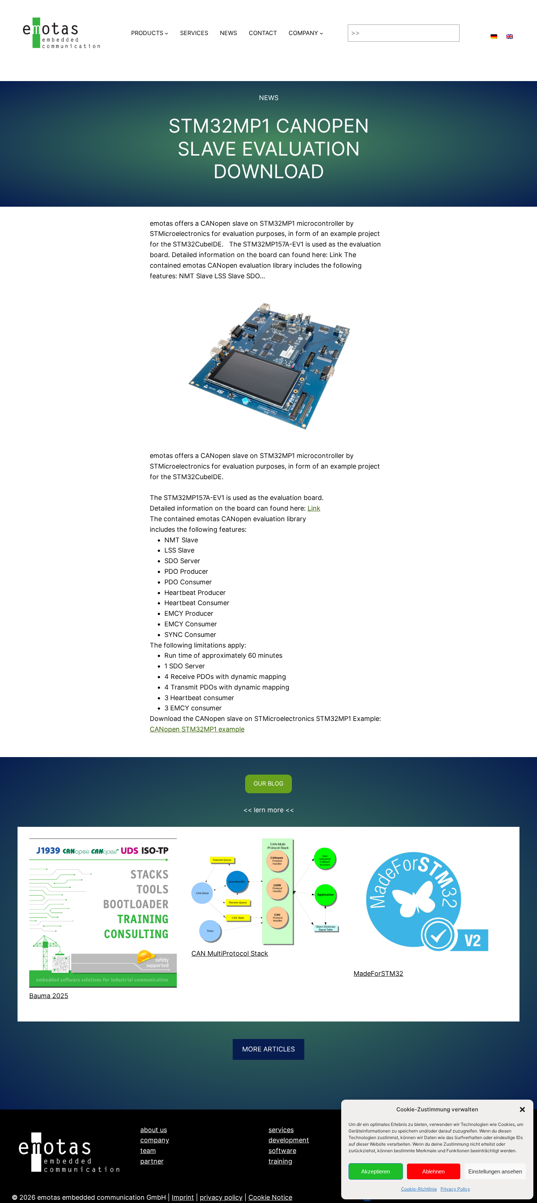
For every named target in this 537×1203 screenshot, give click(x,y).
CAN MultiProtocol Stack (229, 953)
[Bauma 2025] (103, 915)
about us (153, 1130)
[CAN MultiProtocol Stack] (265, 893)
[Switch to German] (494, 33)
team (148, 1150)
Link (314, 508)
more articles (268, 1049)
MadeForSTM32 (378, 973)
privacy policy (221, 1197)
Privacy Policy (455, 1189)
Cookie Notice (270, 1197)
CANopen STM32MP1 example (197, 729)
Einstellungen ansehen (495, 1171)
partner (152, 1161)
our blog (268, 783)
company (154, 1140)
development (288, 1140)
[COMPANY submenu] (321, 33)
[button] (522, 1109)
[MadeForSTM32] (427, 904)
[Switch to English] (510, 33)
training (280, 1161)
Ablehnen (433, 1171)
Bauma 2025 (48, 996)
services (281, 1130)
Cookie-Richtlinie (419, 1189)
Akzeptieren (375, 1171)
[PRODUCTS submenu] (166, 33)
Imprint (183, 1197)
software (282, 1150)
